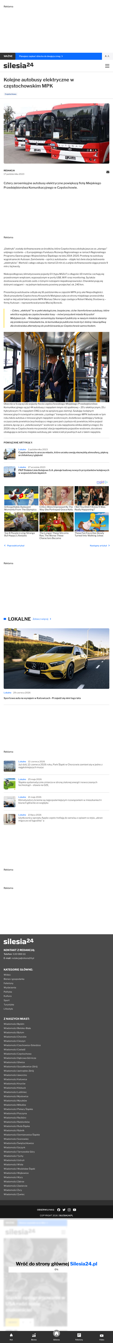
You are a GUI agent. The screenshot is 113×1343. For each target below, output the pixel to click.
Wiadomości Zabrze (14, 1181)
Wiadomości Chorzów (15, 1036)
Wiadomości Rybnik (14, 1130)
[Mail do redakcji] (107, 172)
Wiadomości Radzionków (17, 1122)
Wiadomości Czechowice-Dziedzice (22, 1045)
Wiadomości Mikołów (15, 1105)
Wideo (7, 974)
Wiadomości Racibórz (15, 1117)
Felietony (8, 983)
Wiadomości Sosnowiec (16, 1139)
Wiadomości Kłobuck (15, 1088)
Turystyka (9, 1004)
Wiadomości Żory (13, 1190)
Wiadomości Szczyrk (14, 1147)
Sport (7, 1000)
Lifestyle (8, 1009)
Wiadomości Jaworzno (15, 1075)
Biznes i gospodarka (14, 979)
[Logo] (19, 67)
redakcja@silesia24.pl (23, 958)
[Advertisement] (56, 28)
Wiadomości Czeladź (14, 1049)
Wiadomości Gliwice (14, 1062)
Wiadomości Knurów (14, 1083)
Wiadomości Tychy (13, 1156)
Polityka (8, 992)
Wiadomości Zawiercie (15, 1186)
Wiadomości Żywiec (14, 1194)
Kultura (7, 996)
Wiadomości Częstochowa (17, 1053)
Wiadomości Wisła (13, 1164)
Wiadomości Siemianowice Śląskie (22, 1134)
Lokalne (22, 449)
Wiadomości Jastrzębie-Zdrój (19, 1071)
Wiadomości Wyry (13, 1177)
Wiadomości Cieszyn (14, 1041)
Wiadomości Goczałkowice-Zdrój (21, 1066)
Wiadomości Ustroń (14, 1160)
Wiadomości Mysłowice (16, 1096)
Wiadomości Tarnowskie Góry (19, 1151)
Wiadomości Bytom (14, 1032)
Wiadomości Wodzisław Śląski (19, 1168)
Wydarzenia (10, 987)
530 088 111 (19, 954)
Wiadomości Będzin (14, 1024)
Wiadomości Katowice (15, 1079)
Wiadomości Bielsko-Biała (17, 1028)
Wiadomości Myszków (15, 1100)
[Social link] (58, 1209)
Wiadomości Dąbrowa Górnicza (20, 1058)
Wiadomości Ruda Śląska (17, 1126)
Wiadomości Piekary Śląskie (18, 1109)
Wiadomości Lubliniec (15, 1092)
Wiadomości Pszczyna (15, 1113)
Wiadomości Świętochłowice (19, 1143)
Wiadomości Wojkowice (16, 1173)
